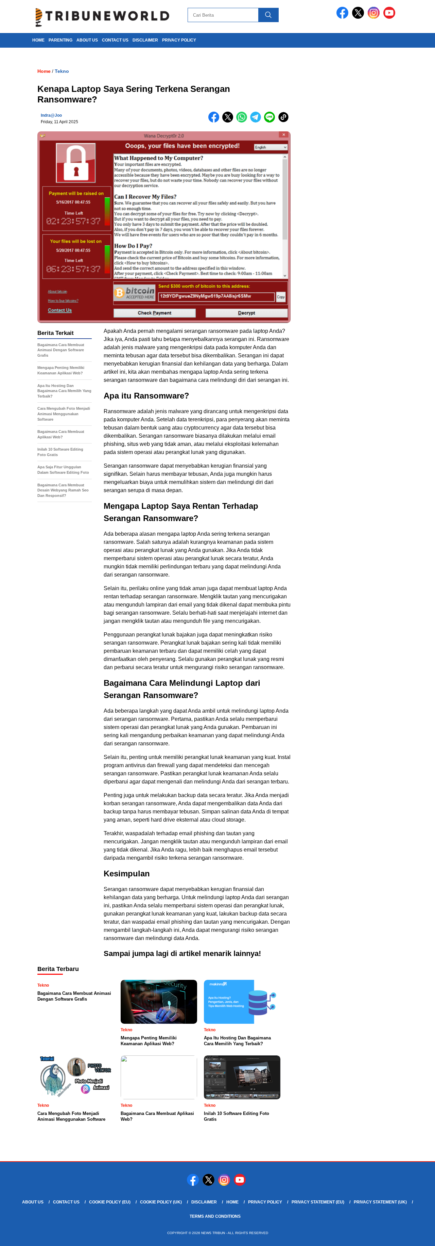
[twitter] (359, 17)
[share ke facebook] (215, 121)
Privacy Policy (179, 40)
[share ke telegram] (257, 121)
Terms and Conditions (215, 1216)
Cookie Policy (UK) (161, 1202)
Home (232, 1202)
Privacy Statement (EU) (318, 1202)
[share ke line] (271, 121)
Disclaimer (145, 40)
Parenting (60, 40)
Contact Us (115, 40)
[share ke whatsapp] (243, 121)
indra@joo (51, 115)
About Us (87, 40)
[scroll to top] (416, 1235)
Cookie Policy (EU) (109, 1202)
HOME (38, 40)
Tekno (62, 71)
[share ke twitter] (229, 121)
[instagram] (375, 17)
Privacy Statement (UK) (380, 1202)
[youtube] (390, 17)
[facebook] (343, 17)
